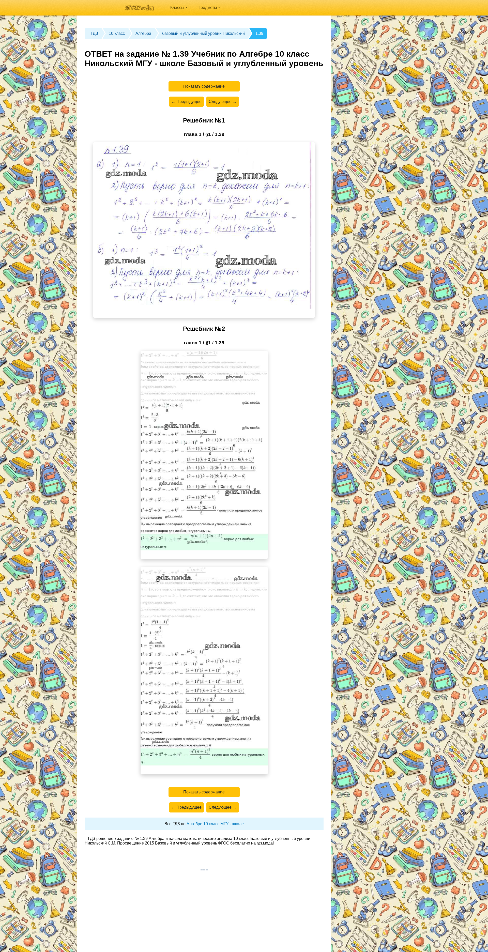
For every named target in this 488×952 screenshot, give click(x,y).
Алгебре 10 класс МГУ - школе (215, 824)
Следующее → (223, 101)
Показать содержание (204, 86)
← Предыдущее (186, 101)
